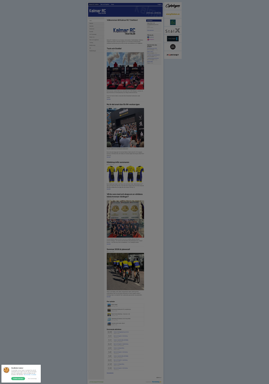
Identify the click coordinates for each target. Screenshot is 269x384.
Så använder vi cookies (30, 374)
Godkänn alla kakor (18, 378)
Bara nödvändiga (32, 378)
